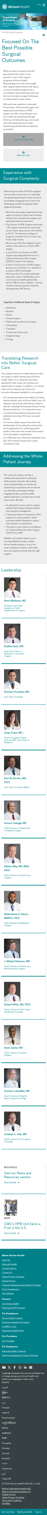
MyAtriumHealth (24, 1512)
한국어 (5, 1428)
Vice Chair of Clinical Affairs (16, 787)
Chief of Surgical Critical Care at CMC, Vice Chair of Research (16, 740)
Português (6, 1443)
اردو (3, 1474)
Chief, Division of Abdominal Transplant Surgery (17, 829)
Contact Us (7, 1273)
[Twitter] (9, 1368)
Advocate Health (9, 1264)
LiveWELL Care (9, 1327)
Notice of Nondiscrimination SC (16, 1492)
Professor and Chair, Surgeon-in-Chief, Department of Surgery (14, 608)
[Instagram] (20, 1368)
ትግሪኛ (4, 1464)
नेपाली (4, 1438)
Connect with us (9, 1269)
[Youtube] (4, 1368)
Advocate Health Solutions (14, 1351)
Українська (7, 1469)
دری (4, 1403)
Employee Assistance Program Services (20, 1356)
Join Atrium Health (10, 1304)
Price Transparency (10, 1289)
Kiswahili (6, 1459)
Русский (5, 1453)
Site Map (6, 1504)
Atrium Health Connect (12, 1318)
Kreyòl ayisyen (8, 1418)
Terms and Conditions (12, 1501)
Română (5, 1448)
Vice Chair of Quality (13, 697)
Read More (10, 1183)
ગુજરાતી (5, 1413)
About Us (6, 1260)
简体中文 (6, 1398)
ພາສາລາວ (6, 1433)
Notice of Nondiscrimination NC (16, 1489)
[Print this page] (43, 35)
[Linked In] (25, 1368)
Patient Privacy (9, 1281)
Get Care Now (7, 1512)
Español (5, 1382)
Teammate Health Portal (13, 1331)
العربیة (5, 1387)
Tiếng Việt (6, 1479)
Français (6, 1408)
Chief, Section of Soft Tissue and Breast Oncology (17, 1011)
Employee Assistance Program (16, 1322)
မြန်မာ (4, 1393)
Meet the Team (23, 155)
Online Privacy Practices (13, 1277)
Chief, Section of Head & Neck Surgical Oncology (15, 1097)
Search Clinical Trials (23, 140)
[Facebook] (15, 1368)
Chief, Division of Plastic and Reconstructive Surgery (17, 967)
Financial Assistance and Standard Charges (21, 1285)
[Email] (31, 1368)
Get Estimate (8, 1294)
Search (38, 1512)
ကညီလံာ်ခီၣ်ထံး (9, 1423)
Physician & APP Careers (13, 1308)
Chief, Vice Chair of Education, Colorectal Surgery (14, 653)
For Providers (8, 1341)
